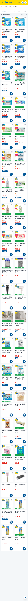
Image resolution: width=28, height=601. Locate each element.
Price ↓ (14, 11)
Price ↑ (9, 11)
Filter (25, 11)
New (19, 11)
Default (4, 11)
